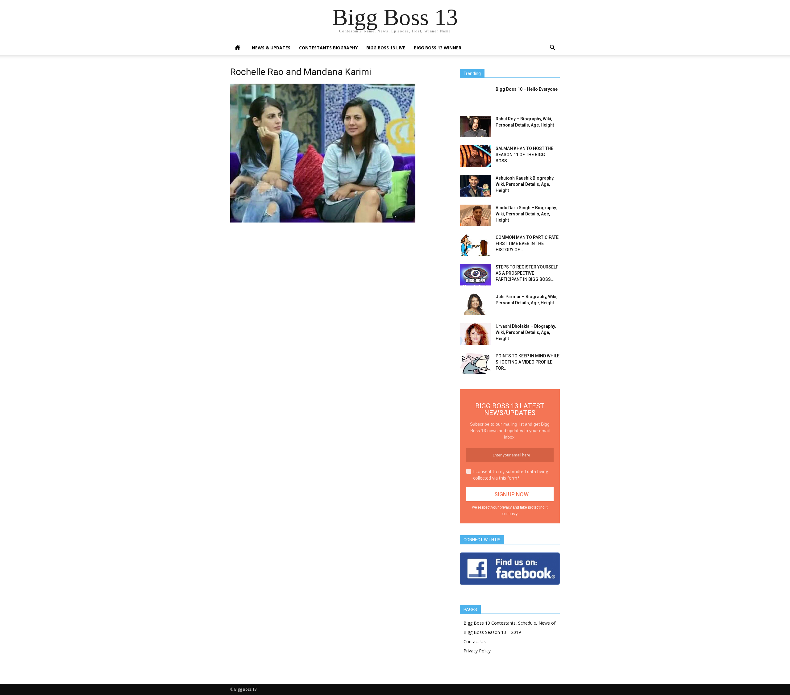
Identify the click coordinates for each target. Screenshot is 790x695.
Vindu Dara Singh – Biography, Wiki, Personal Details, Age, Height (526, 214)
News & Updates (271, 48)
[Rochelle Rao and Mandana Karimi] (322, 220)
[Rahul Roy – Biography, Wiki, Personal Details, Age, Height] (475, 126)
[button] (552, 48)
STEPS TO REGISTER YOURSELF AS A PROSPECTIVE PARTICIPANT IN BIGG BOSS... (527, 273)
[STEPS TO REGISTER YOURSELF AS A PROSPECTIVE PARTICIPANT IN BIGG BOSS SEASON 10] (475, 274)
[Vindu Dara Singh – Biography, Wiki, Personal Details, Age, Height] (475, 215)
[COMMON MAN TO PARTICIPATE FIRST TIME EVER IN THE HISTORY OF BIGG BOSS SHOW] (475, 245)
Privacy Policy (477, 651)
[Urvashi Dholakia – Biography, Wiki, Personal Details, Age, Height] (475, 334)
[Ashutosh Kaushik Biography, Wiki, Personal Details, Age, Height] (475, 186)
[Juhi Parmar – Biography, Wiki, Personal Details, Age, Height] (475, 304)
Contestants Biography (328, 48)
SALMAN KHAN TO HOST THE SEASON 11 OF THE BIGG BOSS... (524, 154)
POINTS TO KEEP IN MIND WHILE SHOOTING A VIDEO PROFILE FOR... (527, 362)
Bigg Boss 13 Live (385, 48)
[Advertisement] (337, 270)
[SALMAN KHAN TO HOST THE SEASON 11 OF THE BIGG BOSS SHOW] (475, 156)
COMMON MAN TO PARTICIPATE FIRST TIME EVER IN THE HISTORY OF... (527, 243)
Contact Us (475, 641)
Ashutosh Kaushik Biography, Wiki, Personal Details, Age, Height (525, 184)
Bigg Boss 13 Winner (437, 48)
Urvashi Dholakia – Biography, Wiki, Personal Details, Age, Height (526, 332)
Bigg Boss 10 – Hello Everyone (527, 89)
